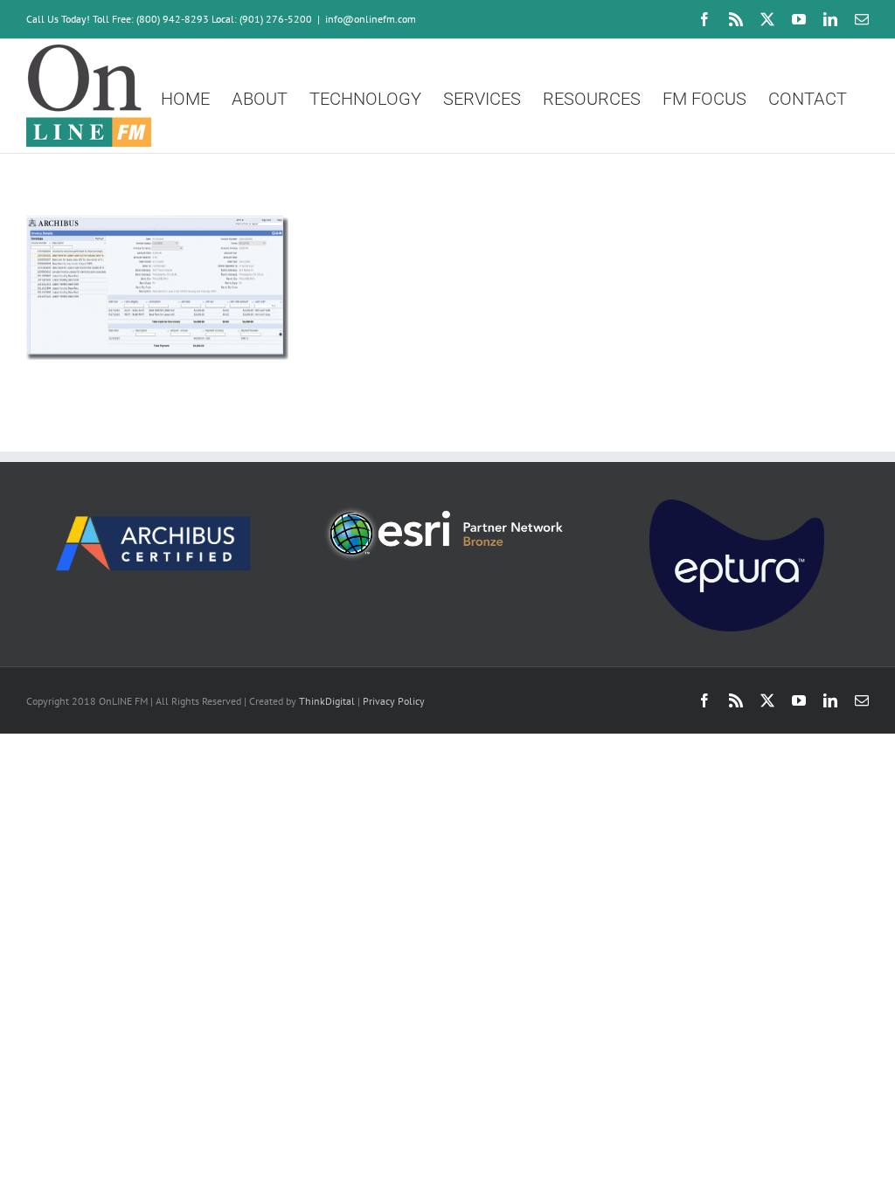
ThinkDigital (327, 700)
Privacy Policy (394, 700)
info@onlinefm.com (370, 18)
